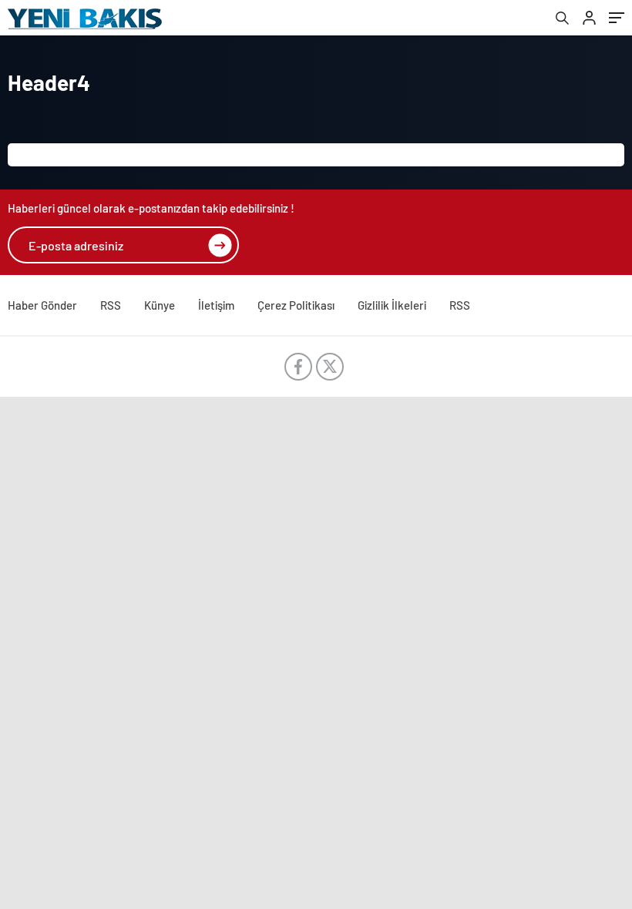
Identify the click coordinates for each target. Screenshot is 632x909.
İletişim (216, 305)
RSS (110, 305)
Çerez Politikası (295, 305)
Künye (159, 305)
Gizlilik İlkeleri (392, 305)
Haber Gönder (42, 305)
